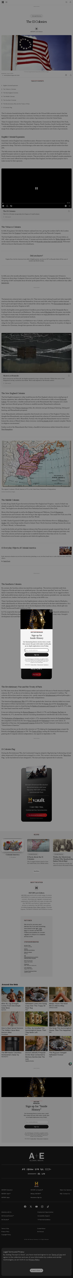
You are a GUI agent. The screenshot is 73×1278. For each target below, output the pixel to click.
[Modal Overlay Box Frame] (36, 639)
